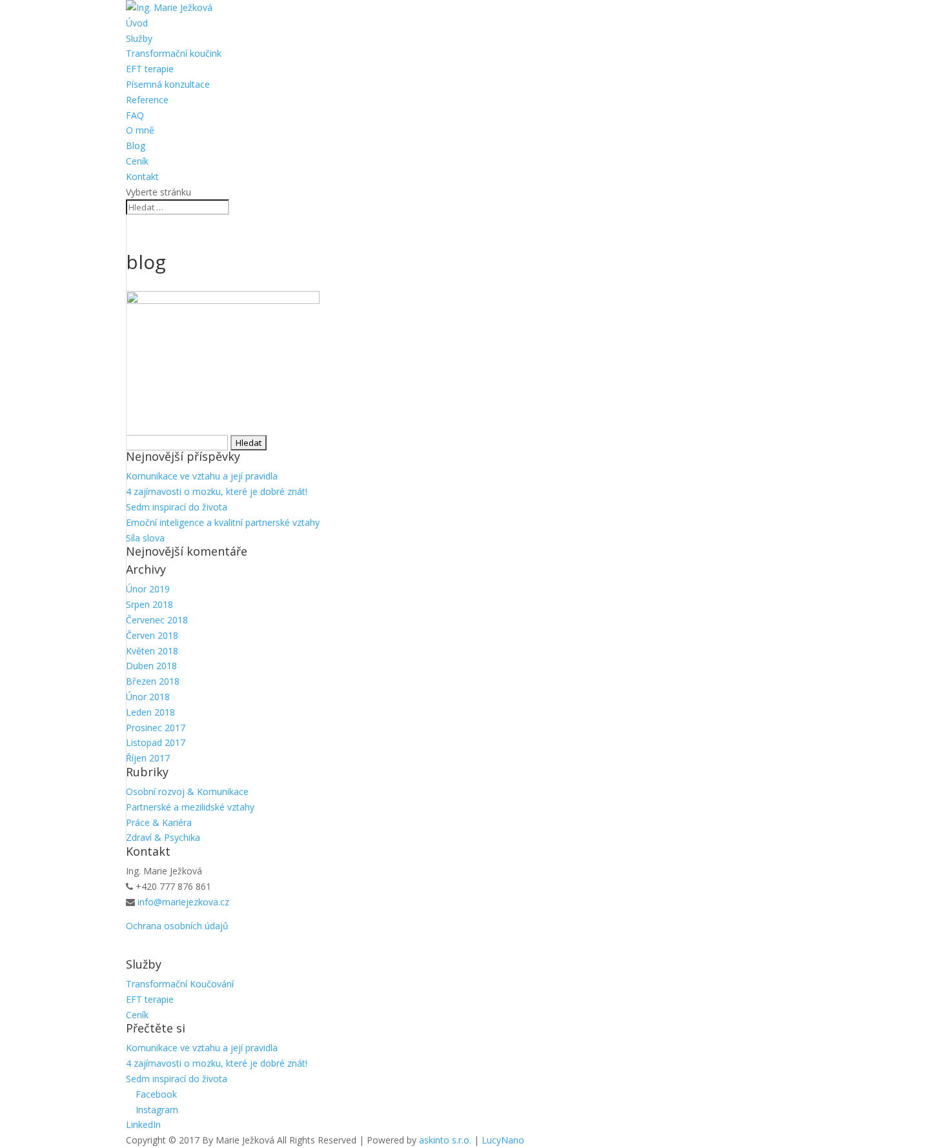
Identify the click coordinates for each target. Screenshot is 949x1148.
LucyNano (503, 1140)
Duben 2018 (151, 666)
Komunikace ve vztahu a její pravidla (202, 476)
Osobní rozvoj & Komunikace (187, 791)
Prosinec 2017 (155, 727)
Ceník (137, 161)
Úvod (137, 23)
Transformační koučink (173, 53)
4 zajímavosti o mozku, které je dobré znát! (216, 491)
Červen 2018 (152, 635)
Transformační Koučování (180, 984)
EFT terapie (150, 69)
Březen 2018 (152, 681)
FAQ (135, 115)
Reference (147, 100)
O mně (140, 130)
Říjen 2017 (148, 758)
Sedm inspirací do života (176, 507)
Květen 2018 (152, 651)
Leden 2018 (150, 712)
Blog (135, 145)
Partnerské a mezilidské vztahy (190, 807)
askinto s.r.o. (445, 1140)
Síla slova (145, 538)
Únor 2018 (148, 696)
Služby (139, 38)
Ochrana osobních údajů (177, 926)
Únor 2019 (148, 589)
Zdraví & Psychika (163, 837)
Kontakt (142, 176)
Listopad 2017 (155, 742)
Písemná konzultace (168, 84)
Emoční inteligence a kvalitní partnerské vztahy (223, 522)
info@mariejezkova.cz (183, 902)
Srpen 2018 (149, 604)
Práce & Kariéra (159, 822)
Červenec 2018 (157, 620)
